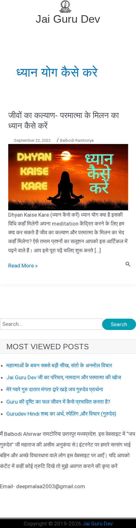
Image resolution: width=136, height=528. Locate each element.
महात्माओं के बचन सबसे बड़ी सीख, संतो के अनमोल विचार (59, 365)
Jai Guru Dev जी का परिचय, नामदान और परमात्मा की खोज (63, 377)
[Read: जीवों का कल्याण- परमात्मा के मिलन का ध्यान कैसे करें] (68, 177)
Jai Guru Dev (68, 19)
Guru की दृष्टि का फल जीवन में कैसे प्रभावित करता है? (58, 402)
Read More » (23, 265)
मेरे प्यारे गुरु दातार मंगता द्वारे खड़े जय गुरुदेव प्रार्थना (54, 389)
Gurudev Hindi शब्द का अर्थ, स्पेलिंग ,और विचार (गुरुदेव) (61, 414)
